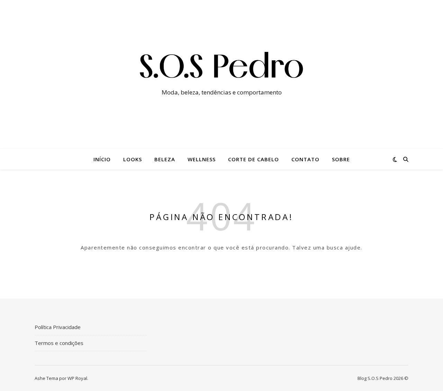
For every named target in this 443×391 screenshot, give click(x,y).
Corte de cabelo (253, 159)
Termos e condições (59, 342)
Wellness (202, 159)
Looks (132, 159)
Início (102, 159)
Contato (305, 159)
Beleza (164, 159)
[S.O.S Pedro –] (221, 68)
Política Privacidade (58, 327)
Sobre (341, 159)
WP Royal (77, 378)
